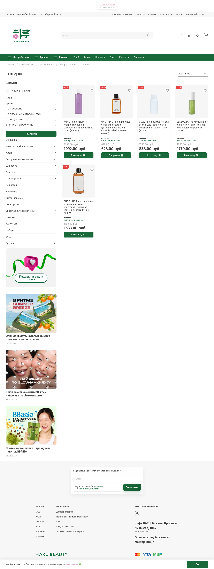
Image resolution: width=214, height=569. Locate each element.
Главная (10, 64)
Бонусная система (65, 526)
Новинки (100, 57)
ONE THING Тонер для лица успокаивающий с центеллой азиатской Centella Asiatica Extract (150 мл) (78, 207)
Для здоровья (13, 178)
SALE (76, 57)
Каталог (63, 57)
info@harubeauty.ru (53, 14)
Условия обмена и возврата (70, 531)
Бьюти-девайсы (14, 198)
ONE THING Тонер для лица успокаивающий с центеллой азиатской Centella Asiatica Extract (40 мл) (115, 127)
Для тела (10, 172)
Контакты (140, 14)
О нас (203, 14)
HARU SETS (11, 223)
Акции (87, 57)
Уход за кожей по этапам (19, 146)
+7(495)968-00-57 (31, 14)
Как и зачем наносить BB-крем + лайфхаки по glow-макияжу (27, 393)
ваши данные (72, 564)
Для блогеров (165, 14)
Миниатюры (12, 191)
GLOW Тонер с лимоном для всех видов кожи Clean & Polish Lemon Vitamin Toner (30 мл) (154, 126)
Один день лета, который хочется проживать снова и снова (28, 337)
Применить (31, 133)
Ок (197, 564)
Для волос (11, 165)
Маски (9, 152)
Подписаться (132, 487)
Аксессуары (12, 204)
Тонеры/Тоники (67, 64)
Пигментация (46, 64)
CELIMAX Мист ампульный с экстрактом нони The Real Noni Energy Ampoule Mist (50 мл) (191, 126)
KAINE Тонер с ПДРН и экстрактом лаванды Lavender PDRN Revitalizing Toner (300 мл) (78, 126)
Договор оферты (64, 512)
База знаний (191, 14)
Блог (112, 57)
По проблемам (21, 57)
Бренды (44, 57)
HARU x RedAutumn (107, 5)
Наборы (10, 230)
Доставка (152, 14)
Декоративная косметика (20, 159)
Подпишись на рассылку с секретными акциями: (96, 471)
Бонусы (178, 14)
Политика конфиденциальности (72, 517)
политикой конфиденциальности (91, 487)
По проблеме (27, 64)
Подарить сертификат (122, 14)
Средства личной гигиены (20, 210)
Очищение (11, 140)
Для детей (11, 185)
